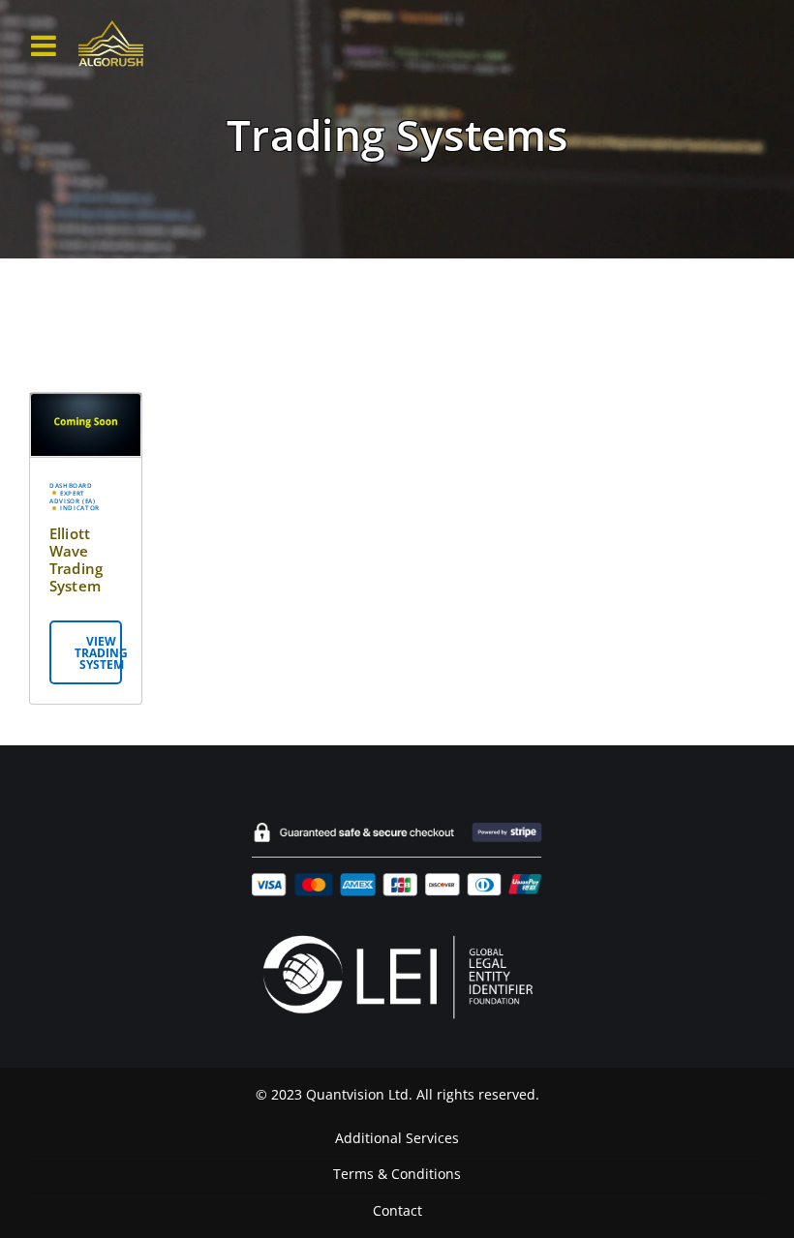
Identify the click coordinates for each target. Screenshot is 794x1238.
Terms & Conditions (397, 1174)
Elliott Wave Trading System (76, 559)
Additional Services (397, 1138)
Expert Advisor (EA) (72, 497)
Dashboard (71, 486)
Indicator (80, 508)
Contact (397, 1211)
